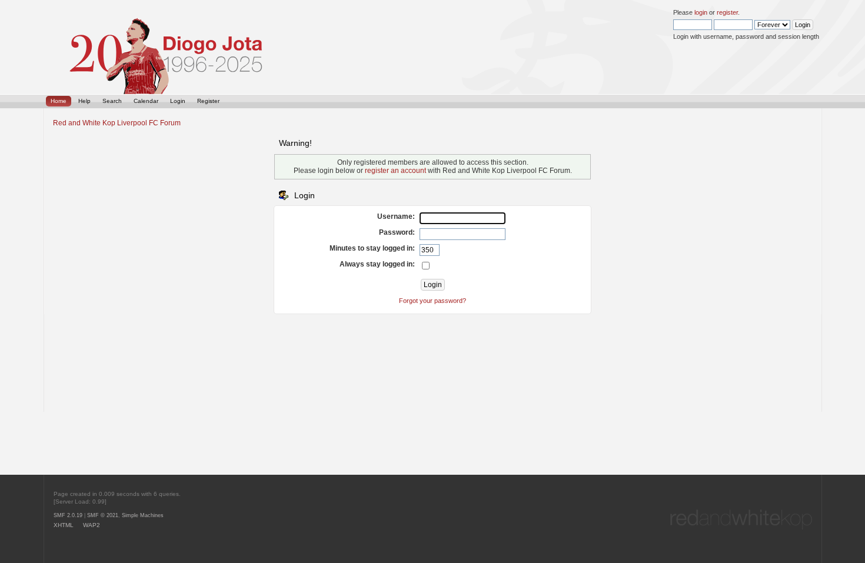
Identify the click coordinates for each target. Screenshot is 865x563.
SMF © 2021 (102, 515)
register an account (395, 170)
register (727, 12)
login (700, 12)
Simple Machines (143, 515)
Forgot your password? (432, 300)
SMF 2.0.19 (68, 515)
